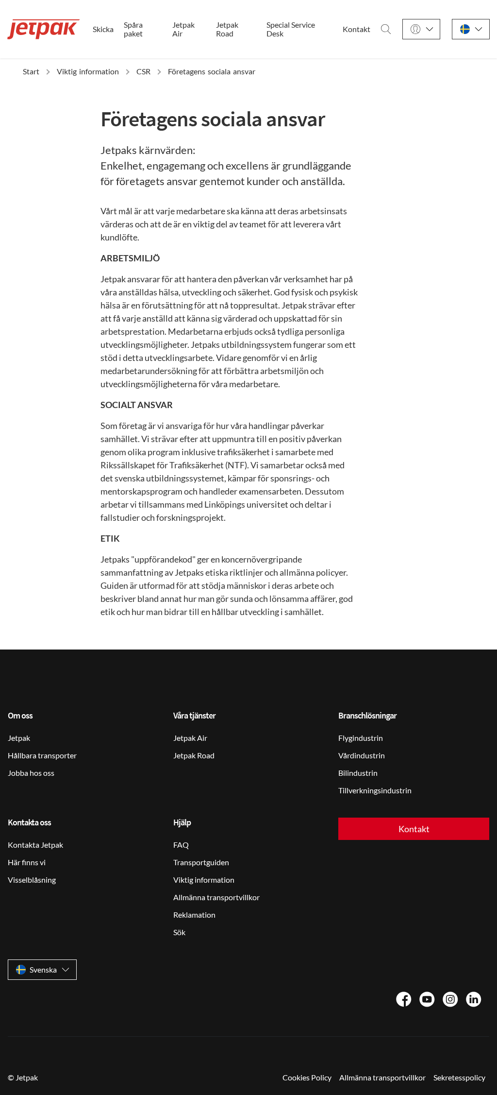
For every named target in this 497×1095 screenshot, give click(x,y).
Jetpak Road (227, 29)
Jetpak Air (183, 29)
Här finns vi (27, 862)
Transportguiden (201, 862)
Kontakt (356, 29)
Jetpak (19, 737)
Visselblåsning (32, 879)
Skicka (103, 29)
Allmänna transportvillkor (216, 897)
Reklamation (194, 914)
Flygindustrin (360, 737)
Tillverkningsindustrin (375, 790)
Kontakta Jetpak (35, 844)
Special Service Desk (290, 29)
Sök (179, 932)
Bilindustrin (358, 772)
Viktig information (203, 879)
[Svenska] (471, 29)
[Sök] (386, 29)
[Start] (43, 29)
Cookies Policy (306, 1077)
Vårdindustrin (361, 755)
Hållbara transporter (42, 755)
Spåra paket (133, 29)
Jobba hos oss (31, 772)
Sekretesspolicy (459, 1077)
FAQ (181, 844)
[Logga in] (421, 29)
